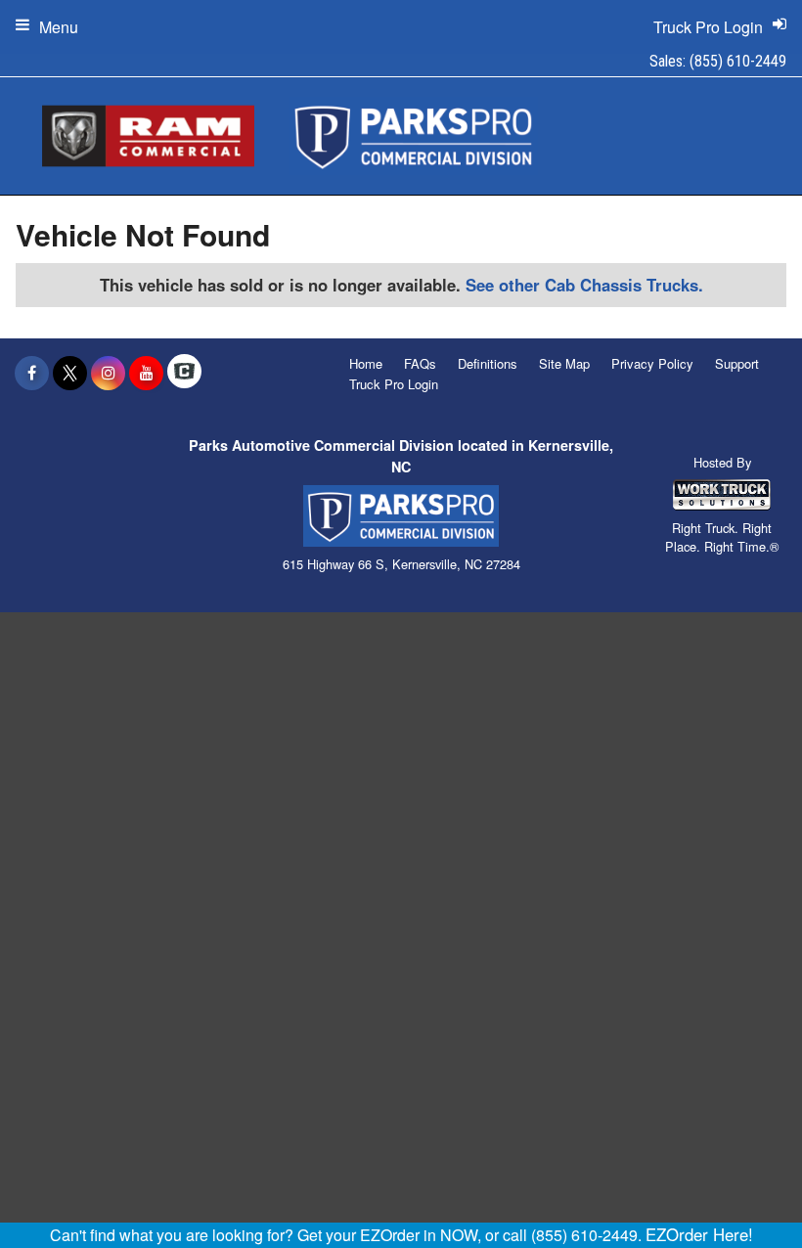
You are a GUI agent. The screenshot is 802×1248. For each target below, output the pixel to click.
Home (365, 363)
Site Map (564, 363)
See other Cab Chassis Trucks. (584, 284)
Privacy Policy (652, 363)
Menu (58, 27)
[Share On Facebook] (32, 372)
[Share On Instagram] (108, 372)
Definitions (487, 363)
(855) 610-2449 (738, 61)
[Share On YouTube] (146, 372)
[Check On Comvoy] (184, 372)
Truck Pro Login (393, 384)
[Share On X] (70, 372)
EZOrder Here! (699, 1234)
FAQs (420, 363)
